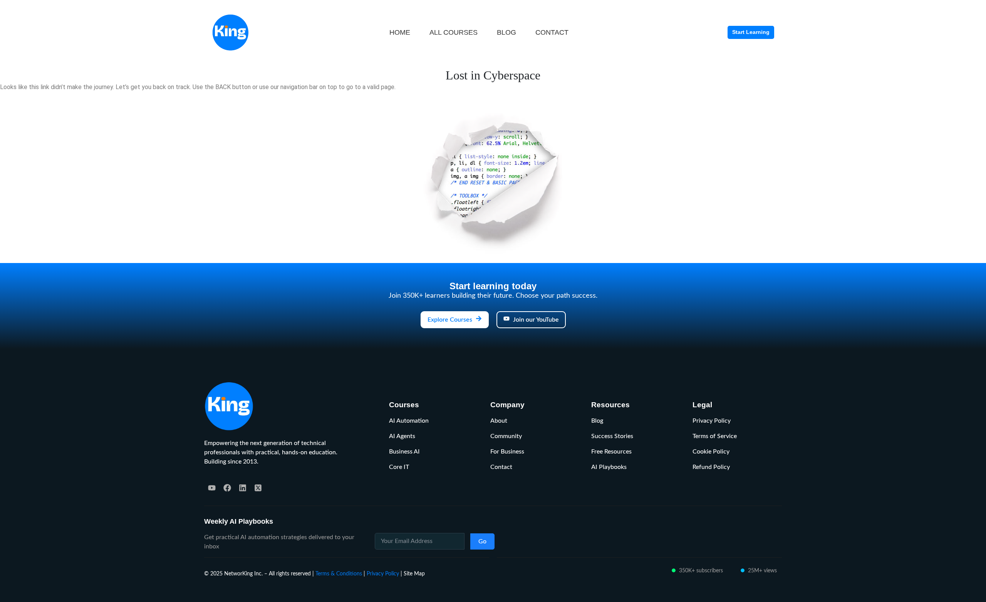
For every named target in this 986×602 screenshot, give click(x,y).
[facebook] (227, 488)
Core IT (399, 467)
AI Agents (402, 436)
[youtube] (212, 488)
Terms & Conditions (338, 574)
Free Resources (611, 452)
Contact (501, 467)
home (399, 32)
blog (506, 32)
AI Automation (409, 421)
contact (551, 32)
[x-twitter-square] (258, 488)
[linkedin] (242, 488)
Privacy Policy (712, 421)
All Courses (453, 32)
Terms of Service (715, 436)
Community (506, 436)
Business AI (404, 452)
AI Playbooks (609, 467)
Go (482, 541)
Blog (597, 421)
